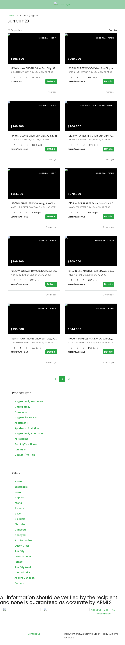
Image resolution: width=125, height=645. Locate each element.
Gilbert (18, 513)
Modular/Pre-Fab (24, 455)
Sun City (19, 551)
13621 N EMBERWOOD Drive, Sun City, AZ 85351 (95, 68)
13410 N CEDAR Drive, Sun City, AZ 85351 (34, 136)
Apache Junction (24, 577)
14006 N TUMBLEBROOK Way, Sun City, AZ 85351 (38, 203)
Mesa (17, 492)
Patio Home (21, 438)
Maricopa (20, 529)
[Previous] (49, 379)
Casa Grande (22, 556)
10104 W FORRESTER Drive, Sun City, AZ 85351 (94, 203)
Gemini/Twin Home (25, 444)
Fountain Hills (22, 572)
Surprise (19, 497)
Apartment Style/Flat (27, 428)
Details (51, 81)
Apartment (21, 422)
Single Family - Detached (29, 433)
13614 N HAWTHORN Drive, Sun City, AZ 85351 (37, 68)
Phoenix (18, 481)
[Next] (76, 379)
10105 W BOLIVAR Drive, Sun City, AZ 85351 (35, 271)
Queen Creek (21, 545)
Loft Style (19, 449)
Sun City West (22, 567)
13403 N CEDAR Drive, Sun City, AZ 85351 (91, 271)
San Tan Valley (23, 540)
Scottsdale (21, 486)
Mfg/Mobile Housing (26, 417)
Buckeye (19, 508)
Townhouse (21, 412)
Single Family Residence (28, 401)
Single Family (22, 406)
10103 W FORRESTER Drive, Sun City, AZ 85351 (94, 136)
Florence (19, 583)
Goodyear (20, 535)
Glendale (19, 519)
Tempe (18, 561)
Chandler (20, 524)
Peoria (18, 503)
